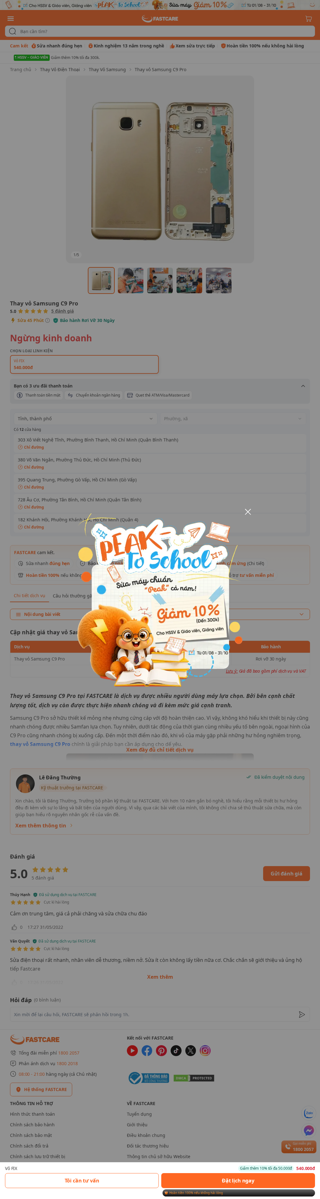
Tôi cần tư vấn (82, 1180)
